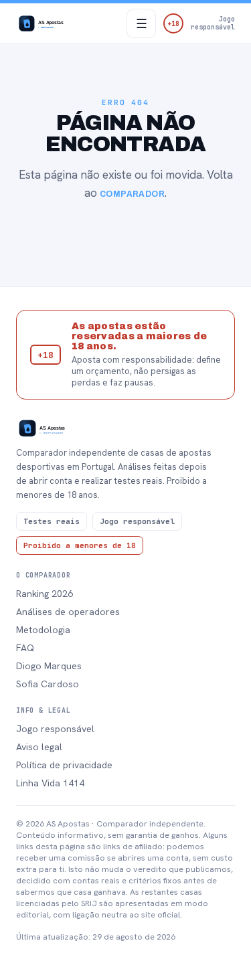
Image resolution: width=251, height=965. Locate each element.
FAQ (25, 648)
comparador (132, 194)
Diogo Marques (49, 666)
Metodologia (43, 630)
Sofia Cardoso (47, 684)
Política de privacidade (64, 765)
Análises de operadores (68, 612)
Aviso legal (39, 747)
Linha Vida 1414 (50, 783)
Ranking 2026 (44, 594)
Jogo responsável (55, 729)
